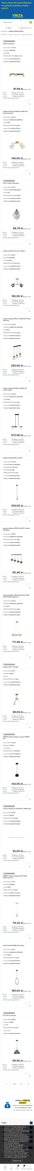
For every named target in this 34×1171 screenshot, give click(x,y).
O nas (3, 1123)
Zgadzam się (17, 1160)
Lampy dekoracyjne (27, 34)
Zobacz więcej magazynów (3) (11, 98)
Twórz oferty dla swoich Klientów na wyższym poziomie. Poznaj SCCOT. (16, 6)
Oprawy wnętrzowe (14, 34)
